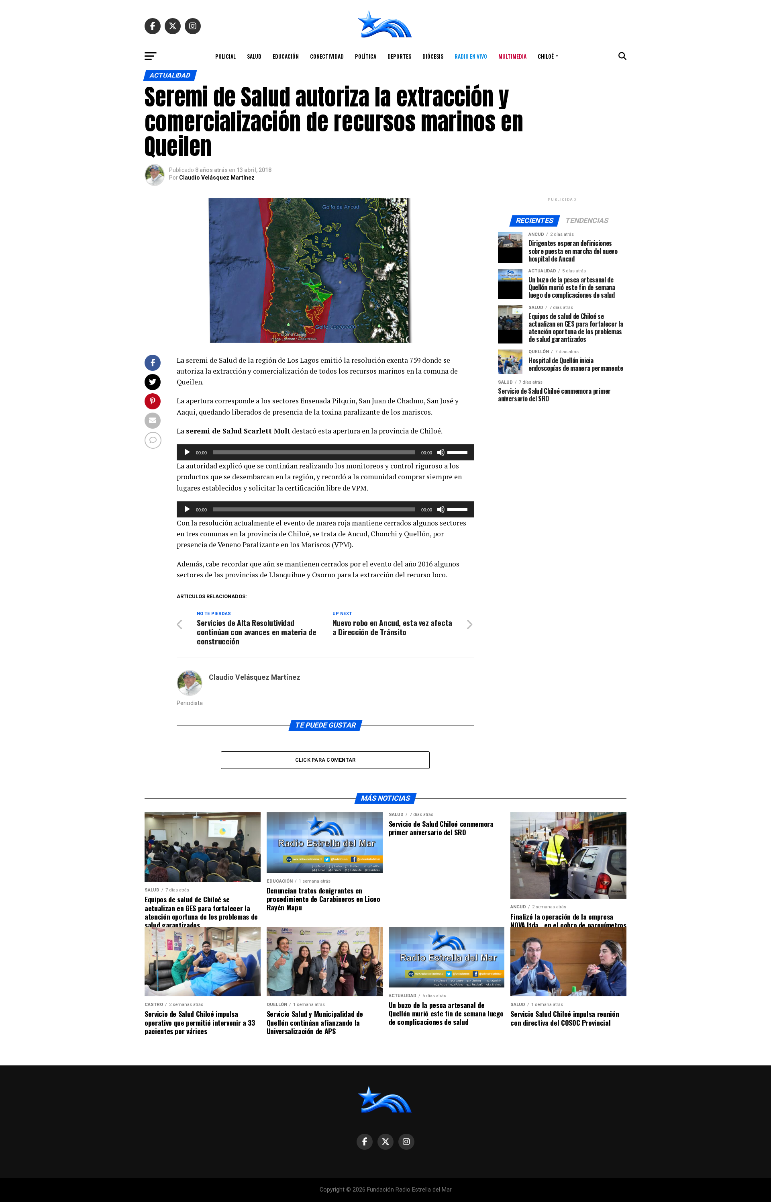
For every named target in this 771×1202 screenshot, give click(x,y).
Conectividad (327, 56)
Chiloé (546, 56)
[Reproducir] (187, 452)
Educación (286, 56)
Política (365, 56)
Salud (254, 56)
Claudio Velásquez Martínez (217, 177)
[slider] (458, 451)
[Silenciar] (441, 452)
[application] (325, 452)
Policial (225, 56)
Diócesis (432, 56)
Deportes (399, 56)
